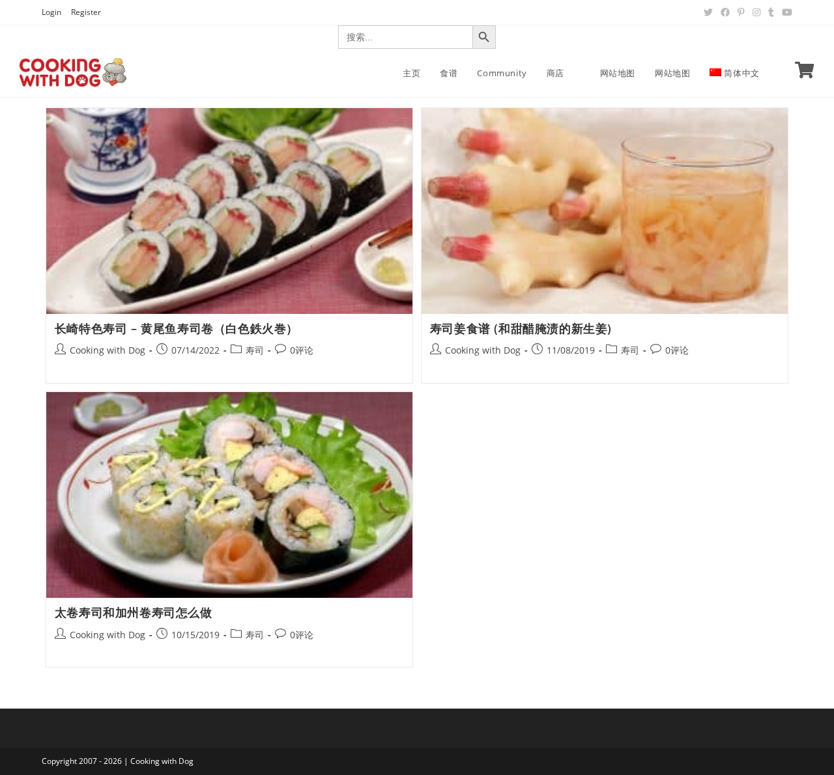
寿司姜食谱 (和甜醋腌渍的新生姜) (521, 328)
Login (51, 12)
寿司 (255, 350)
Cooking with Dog (107, 350)
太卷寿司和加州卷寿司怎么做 (133, 612)
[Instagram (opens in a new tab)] (756, 12)
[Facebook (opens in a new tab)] (725, 12)
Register (86, 12)
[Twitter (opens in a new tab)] (708, 12)
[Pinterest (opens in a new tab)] (741, 12)
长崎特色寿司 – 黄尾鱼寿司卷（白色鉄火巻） (176, 328)
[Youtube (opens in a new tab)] (785, 12)
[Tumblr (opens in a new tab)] (771, 12)
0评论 (301, 350)
